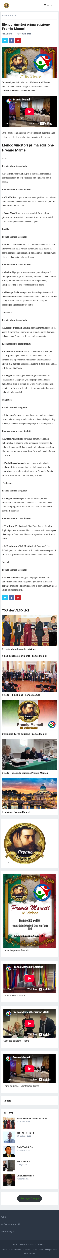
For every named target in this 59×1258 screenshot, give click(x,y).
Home (4, 16)
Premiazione (38, 1250)
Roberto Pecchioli (25, 1133)
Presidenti (27, 1250)
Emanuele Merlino (25, 1176)
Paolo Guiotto (23, 1161)
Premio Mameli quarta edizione (19, 649)
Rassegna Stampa (29, 1198)
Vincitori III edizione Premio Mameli (21, 695)
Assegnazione (51, 1250)
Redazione (7, 34)
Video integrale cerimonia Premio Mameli (24, 656)
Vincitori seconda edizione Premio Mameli (25, 773)
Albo (26, 1253)
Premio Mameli (26, 1244)
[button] (48, 5)
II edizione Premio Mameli (16, 812)
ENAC (43, 1244)
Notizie (13, 16)
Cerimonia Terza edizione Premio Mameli (24, 734)
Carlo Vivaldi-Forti (25, 1147)
